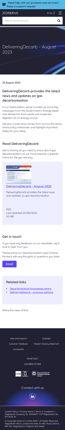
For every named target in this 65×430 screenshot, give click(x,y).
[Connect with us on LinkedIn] (32, 398)
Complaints (18, 349)
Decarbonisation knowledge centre (30, 288)
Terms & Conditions (44, 411)
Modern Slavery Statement (46, 344)
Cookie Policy (11, 411)
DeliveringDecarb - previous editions (31, 292)
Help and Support (18, 338)
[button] (60, 12)
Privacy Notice (27, 411)
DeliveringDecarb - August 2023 (28, 186)
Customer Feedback (18, 344)
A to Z (51, 13)
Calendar (46, 338)
